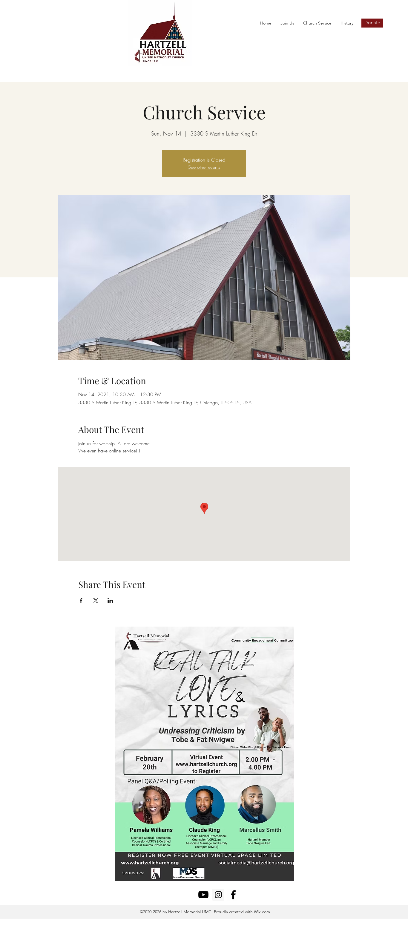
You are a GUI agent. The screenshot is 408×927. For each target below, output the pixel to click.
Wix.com (261, 911)
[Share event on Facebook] (81, 600)
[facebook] (233, 895)
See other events (204, 167)
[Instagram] (218, 895)
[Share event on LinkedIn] (110, 600)
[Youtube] (203, 895)
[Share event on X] (96, 600)
